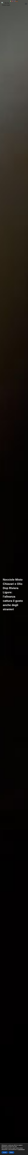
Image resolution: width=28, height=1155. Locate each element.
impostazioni (21, 1149)
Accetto (4, 1152)
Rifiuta (11, 1152)
